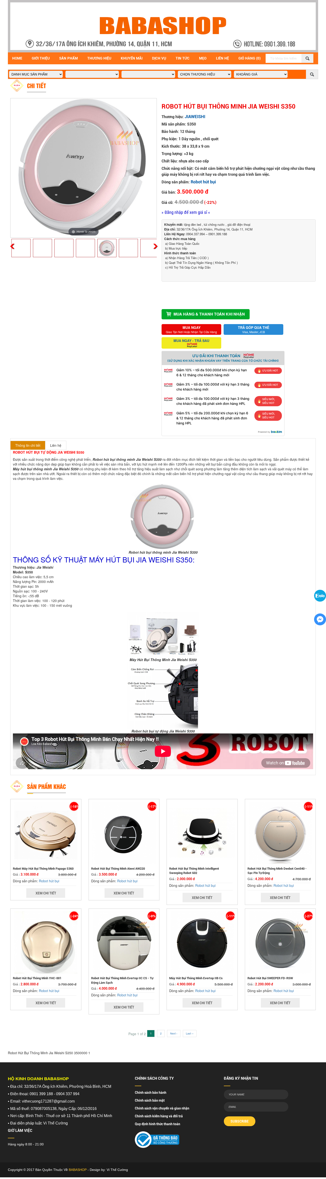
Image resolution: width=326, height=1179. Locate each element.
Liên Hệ (222, 58)
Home (17, 58)
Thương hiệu (99, 58)
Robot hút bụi (203, 181)
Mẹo (202, 58)
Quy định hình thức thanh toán (157, 1124)
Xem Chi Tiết (46, 893)
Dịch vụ (159, 58)
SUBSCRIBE (240, 1121)
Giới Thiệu (41, 58)
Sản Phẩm (68, 58)
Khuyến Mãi (131, 58)
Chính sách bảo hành (150, 1092)
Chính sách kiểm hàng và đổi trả (159, 1116)
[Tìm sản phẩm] (307, 58)
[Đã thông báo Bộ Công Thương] (157, 1138)
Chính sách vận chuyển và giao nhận (162, 1108)
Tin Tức (182, 58)
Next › (173, 1033)
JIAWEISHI (195, 116)
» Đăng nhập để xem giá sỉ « (186, 212)
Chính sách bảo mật (150, 1100)
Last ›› (190, 1033)
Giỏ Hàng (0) (249, 58)
